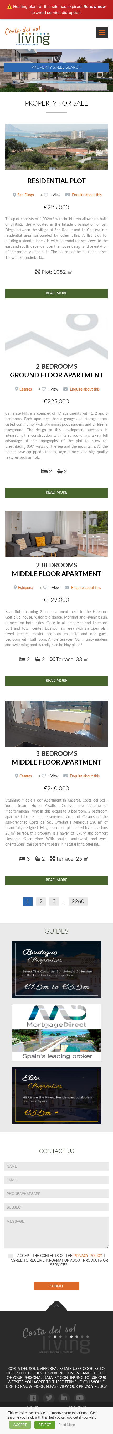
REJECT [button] (45, 1425)
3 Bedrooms (56, 754)
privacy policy (88, 1256)
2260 (78, 901)
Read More (56, 293)
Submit (57, 1286)
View (56, 195)
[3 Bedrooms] (56, 724)
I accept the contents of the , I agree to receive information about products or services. (59, 1260)
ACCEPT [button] (20, 1425)
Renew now (95, 6)
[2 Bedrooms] (56, 337)
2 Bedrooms (56, 367)
